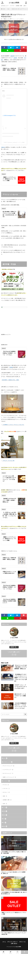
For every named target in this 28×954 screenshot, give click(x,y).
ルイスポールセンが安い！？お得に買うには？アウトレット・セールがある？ (9, 478)
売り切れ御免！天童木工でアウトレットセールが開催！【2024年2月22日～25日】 (10, 214)
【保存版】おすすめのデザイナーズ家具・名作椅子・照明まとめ (9, 500)
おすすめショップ (4, 5)
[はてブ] (17, 47)
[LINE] (7, 50)
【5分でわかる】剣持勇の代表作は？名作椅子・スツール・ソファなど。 (9, 353)
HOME (3, 8)
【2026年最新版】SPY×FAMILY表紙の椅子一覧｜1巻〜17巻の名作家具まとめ (14, 893)
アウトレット (14, 18)
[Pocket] (23, 47)
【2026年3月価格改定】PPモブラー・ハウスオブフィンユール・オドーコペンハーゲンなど (21, 705)
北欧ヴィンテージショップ (9, 777)
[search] (25, 714)
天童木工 (22, 18)
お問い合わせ (14, 943)
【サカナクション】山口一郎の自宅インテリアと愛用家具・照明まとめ (21, 667)
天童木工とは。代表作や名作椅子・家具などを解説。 (9, 69)
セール (18, 18)
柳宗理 (12, 55)
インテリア (12, 5)
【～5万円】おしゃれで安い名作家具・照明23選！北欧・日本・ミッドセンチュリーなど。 (9, 515)
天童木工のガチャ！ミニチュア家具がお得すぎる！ (9, 572)
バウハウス (6, 788)
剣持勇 (15, 57)
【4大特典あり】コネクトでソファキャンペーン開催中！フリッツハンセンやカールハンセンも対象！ (21, 678)
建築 (5, 815)
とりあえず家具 (14, 2)
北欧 (5, 796)
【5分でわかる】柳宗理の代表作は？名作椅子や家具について (9, 601)
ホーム (4, 941)
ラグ (5, 807)
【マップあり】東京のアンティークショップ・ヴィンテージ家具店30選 (13, 933)
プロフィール (22, 941)
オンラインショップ (8, 773)
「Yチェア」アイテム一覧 (8, 460)
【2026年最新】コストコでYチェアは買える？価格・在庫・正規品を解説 (13, 852)
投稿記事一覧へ (14, 647)
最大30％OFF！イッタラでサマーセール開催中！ (20, 695)
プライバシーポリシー (12, 941)
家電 (5, 811)
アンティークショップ (8, 765)
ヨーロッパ (6, 792)
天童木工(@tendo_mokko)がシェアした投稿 (14, 142)
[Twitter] (11, 47)
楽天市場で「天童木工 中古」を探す (10, 379)
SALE (8, 8)
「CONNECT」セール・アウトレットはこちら (13, 424)
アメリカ (6, 784)
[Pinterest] (20, 50)
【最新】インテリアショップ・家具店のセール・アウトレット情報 (9, 178)
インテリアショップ (8, 769)
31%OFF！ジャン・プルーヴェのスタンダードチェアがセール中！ (21, 686)
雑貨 (5, 826)
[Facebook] (4, 47)
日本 (9, 18)
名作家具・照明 (19, 5)
